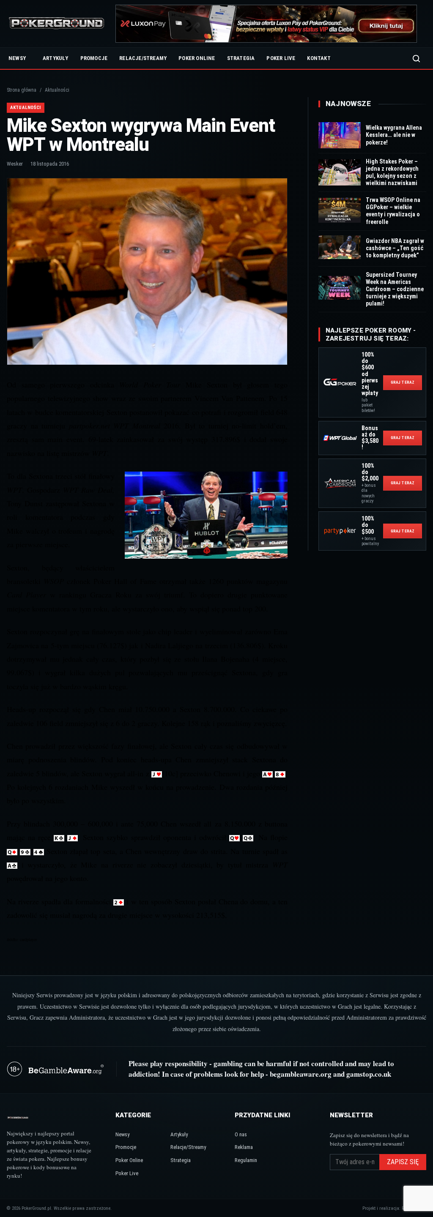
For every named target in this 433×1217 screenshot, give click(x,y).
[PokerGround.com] (56, 24)
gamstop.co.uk (368, 1074)
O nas (241, 1134)
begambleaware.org (301, 1074)
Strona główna (21, 90)
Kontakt (318, 58)
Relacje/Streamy (143, 58)
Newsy (17, 58)
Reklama (244, 1147)
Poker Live (280, 58)
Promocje (94, 58)
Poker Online (196, 58)
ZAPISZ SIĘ (403, 1162)
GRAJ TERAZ (402, 382)
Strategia (241, 58)
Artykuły (56, 58)
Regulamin (246, 1160)
